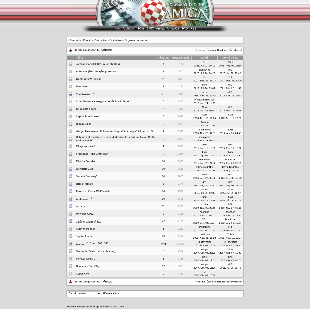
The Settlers (83, 94)
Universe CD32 (84, 213)
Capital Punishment (88, 116)
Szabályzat (116, 40)
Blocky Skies (83, 124)
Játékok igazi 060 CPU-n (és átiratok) (98, 64)
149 (106, 243)
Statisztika (101, 40)
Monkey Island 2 (85, 258)
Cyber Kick (82, 273)
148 (100, 243)
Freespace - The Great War (92, 153)
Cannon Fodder (85, 228)
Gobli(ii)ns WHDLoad (88, 79)
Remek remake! (85, 183)
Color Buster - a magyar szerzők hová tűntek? (103, 101)
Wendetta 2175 (84, 168)
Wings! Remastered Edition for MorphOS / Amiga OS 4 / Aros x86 (114, 131)
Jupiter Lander (84, 236)
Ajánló (80, 244)
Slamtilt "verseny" (86, 176)
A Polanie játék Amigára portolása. (96, 71)
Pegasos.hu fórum (136, 40)
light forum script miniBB (94, 306)
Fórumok (75, 40)
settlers (80, 206)
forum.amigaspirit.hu (88, 50)
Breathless (82, 86)
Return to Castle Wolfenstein (93, 191)
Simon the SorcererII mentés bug (95, 251)
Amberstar (82, 199)
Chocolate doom (86, 109)
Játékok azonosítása (88, 221)
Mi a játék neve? (85, 146)
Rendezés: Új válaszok (229, 50)
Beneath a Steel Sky (88, 266)
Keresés (88, 40)
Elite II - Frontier (85, 161)
